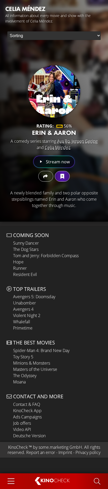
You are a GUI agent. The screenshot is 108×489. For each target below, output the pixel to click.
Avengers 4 (23, 309)
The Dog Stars (26, 249)
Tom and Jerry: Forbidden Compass (46, 255)
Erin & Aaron (54, 133)
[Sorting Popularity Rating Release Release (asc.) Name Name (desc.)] (54, 35)
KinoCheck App (27, 410)
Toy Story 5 (23, 356)
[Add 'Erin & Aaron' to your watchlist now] (62, 176)
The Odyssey (24, 375)
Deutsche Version (29, 435)
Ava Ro (63, 141)
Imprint (65, 452)
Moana (19, 381)
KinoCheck (18, 447)
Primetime (23, 328)
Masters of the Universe (35, 369)
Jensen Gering (85, 141)
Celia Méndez (57, 147)
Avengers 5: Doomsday (34, 296)
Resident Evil (25, 274)
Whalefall (21, 321)
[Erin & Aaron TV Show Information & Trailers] (54, 91)
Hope (18, 261)
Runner (20, 268)
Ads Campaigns (27, 416)
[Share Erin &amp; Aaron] (45, 176)
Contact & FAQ (26, 404)
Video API (22, 429)
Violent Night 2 (26, 315)
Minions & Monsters (31, 363)
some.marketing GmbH (60, 447)
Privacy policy (87, 452)
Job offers (22, 423)
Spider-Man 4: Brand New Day (41, 350)
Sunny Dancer (26, 243)
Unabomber (24, 303)
